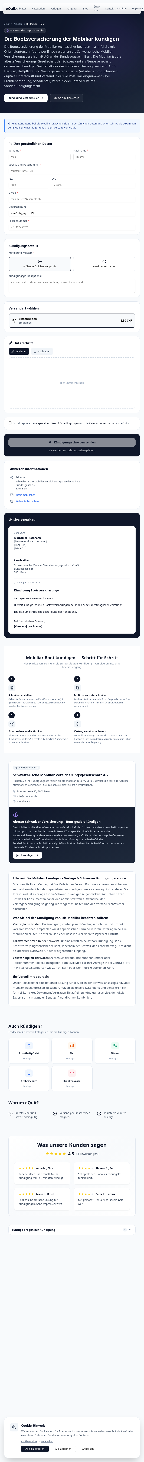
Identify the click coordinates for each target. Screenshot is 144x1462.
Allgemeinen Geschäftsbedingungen (57, 423)
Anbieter (21, 8)
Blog (85, 8)
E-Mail (13, 192)
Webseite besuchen (27, 501)
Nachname (80, 150)
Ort (55, 178)
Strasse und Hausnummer (25, 164)
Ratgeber (72, 8)
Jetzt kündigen (25, 855)
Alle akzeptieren (34, 1448)
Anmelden (121, 8)
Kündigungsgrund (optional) (25, 276)
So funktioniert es (68, 98)
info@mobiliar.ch (25, 494)
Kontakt (109, 8)
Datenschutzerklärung (102, 423)
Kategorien (38, 8)
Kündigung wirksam (22, 252)
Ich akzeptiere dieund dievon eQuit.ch (72, 423)
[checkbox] (10, 423)
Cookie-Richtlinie (29, 1441)
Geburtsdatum (17, 206)
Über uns (97, 8)
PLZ (12, 178)
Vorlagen (55, 8)
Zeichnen (21, 351)
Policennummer (19, 220)
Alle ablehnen (63, 1448)
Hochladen (44, 351)
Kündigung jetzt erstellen (23, 98)
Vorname (15, 150)
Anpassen (88, 1448)
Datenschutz (47, 1441)
